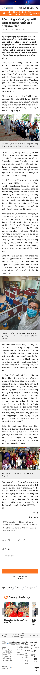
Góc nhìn (22, 659)
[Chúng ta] (7, 8)
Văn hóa (25, 13)
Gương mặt (23, 648)
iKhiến (27, 647)
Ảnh (31, 648)
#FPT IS (19, 588)
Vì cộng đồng (26, 656)
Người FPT (20, 13)
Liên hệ (5, 635)
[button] (37, 611)
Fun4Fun (27, 650)
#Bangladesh (31, 588)
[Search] (37, 8)
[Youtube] (34, 635)
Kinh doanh (9, 13)
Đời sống (22, 653)
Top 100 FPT (35, 659)
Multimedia (32, 642)
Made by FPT (19, 653)
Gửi (20, 571)
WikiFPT (32, 655)
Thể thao (30, 13)
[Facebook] (30, 635)
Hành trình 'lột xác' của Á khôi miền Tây (16, 621)
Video (31, 645)
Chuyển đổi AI (19, 648)
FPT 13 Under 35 (36, 647)
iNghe (36, 668)
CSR (35, 670)
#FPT (10, 588)
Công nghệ (15, 13)
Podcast (32, 652)
